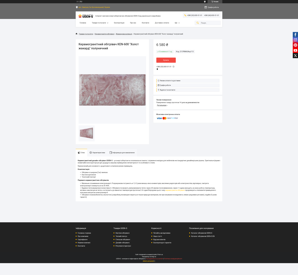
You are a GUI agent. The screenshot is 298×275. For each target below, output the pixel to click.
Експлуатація (119, 23)
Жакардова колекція (124, 34)
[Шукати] (197, 23)
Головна (83, 23)
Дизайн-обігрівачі (122, 243)
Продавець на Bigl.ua (149, 256)
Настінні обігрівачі (122, 233)
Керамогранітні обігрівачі (104, 34)
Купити (166, 60)
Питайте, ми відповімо (161, 233)
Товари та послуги (99, 23)
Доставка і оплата (162, 23)
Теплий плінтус (121, 236)
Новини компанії (84, 243)
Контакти (145, 23)
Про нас (133, 23)
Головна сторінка (84, 233)
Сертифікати (82, 239)
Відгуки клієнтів (159, 239)
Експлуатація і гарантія (162, 243)
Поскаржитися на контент (154, 259)
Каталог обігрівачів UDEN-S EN (203, 236)
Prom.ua (160, 254)
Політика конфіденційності (173, 259)
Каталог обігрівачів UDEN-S (201, 233)
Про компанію (83, 236)
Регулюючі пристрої (123, 246)
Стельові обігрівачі (123, 239)
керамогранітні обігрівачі (175, 190)
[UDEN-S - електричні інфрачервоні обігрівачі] (85, 16)
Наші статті (157, 236)
